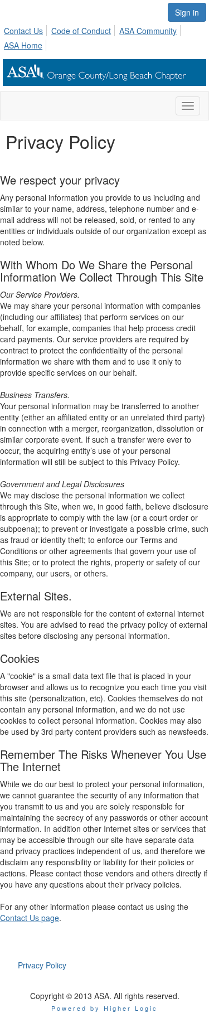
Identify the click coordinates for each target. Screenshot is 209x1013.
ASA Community (148, 30)
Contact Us (23, 30)
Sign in (187, 12)
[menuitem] (26, 29)
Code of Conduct (81, 30)
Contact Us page (29, 917)
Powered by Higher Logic (104, 1008)
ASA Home (23, 45)
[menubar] (104, 36)
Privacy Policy (42, 965)
